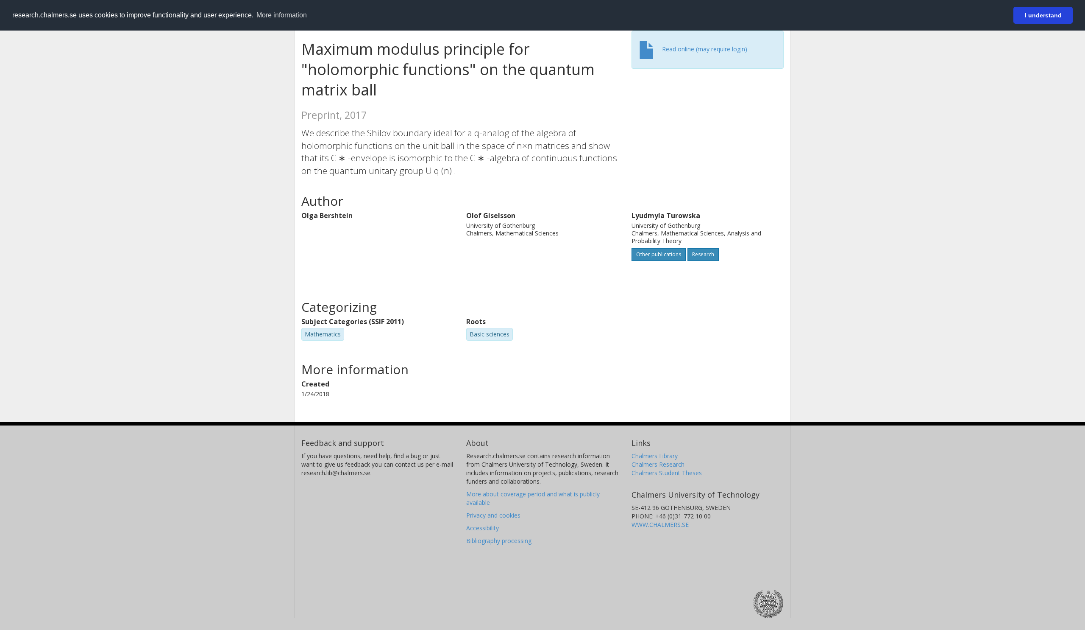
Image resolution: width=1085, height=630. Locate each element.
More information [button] (281, 15)
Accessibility (482, 528)
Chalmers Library (655, 456)
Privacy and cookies (493, 515)
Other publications (658, 254)
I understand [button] (1043, 15)
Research (703, 254)
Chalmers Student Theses (667, 473)
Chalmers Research (658, 464)
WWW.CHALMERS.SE (660, 525)
